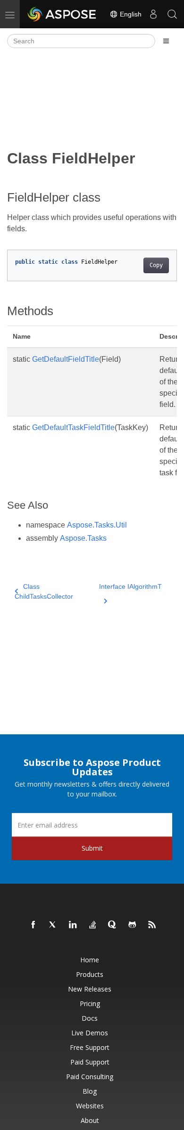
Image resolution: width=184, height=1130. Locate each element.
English (130, 14)
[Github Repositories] (132, 925)
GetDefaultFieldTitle (65, 359)
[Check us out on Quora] (113, 925)
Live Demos (89, 1032)
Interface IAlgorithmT (130, 586)
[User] (153, 14)
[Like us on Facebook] (33, 925)
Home (89, 959)
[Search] (172, 14)
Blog (90, 1091)
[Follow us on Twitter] (53, 925)
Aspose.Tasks (83, 538)
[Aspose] (62, 14)
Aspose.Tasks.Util (97, 525)
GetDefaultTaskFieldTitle (73, 427)
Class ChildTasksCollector (44, 591)
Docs (90, 1018)
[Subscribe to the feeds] (152, 925)
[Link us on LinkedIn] (73, 925)
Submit (92, 848)
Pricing (90, 1003)
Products (89, 974)
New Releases (89, 988)
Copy (156, 265)
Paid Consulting (89, 1076)
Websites (90, 1105)
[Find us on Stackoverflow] (93, 925)
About (90, 1120)
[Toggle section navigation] (166, 41)
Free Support (89, 1047)
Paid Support (89, 1061)
